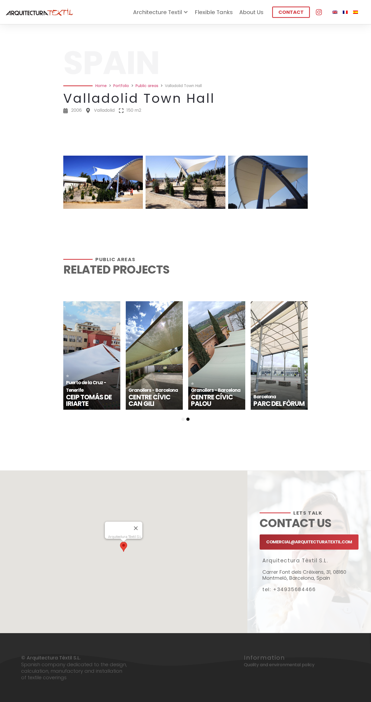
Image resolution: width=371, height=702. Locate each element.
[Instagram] (318, 12)
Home (101, 85)
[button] (185, 148)
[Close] (135, 528)
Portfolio (121, 85)
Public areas (147, 85)
